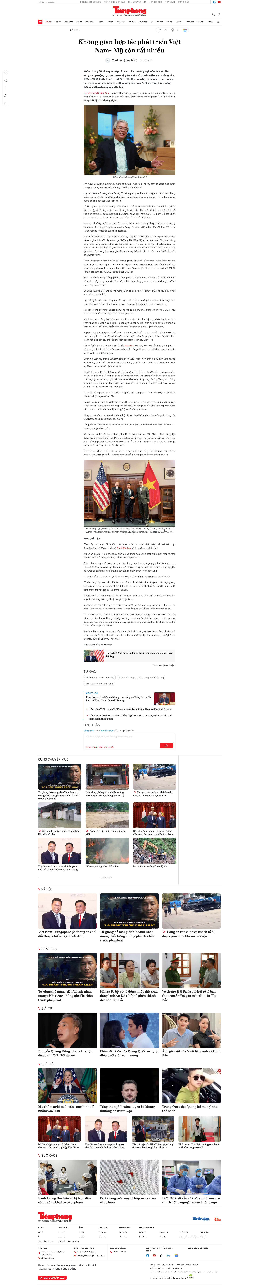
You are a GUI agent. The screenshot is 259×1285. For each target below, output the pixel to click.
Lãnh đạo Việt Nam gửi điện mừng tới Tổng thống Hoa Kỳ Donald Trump (130, 709)
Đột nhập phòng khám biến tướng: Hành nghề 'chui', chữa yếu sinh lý (105, 794)
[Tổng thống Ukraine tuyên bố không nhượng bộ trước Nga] (129, 1085)
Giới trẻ (110, 22)
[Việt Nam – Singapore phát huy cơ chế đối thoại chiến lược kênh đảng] (59, 851)
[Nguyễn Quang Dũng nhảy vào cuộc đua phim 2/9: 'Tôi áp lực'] (67, 1030)
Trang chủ (40, 22)
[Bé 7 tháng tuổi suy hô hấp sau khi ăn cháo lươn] (129, 1177)
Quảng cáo (183, 2)
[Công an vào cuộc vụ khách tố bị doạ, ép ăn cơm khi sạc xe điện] (154, 777)
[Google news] (177, 1255)
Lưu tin (5, 88)
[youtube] (219, 2)
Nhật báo (63, 1227)
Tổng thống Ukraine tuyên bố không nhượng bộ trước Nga (127, 1109)
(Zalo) (93, 1252)
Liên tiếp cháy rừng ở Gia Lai (102, 866)
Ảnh (81, 1227)
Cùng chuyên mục (53, 759)
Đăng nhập (89, 730)
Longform (124, 1227)
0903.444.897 (119, 1252)
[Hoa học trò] (217, 1219)
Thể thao (132, 22)
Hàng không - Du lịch (189, 1237)
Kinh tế (58, 22)
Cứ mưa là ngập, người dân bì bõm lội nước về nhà (59, 832)
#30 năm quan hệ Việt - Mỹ (99, 677)
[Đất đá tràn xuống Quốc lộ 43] (154, 851)
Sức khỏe (89, 22)
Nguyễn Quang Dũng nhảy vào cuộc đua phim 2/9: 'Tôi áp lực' (65, 1053)
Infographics (146, 1227)
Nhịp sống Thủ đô (45, 1241)
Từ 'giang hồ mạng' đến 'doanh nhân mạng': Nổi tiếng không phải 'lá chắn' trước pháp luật (58, 795)
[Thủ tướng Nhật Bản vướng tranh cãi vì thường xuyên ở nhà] (199, 1129)
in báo (172, 30)
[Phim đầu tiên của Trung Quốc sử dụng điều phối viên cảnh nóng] (129, 1030)
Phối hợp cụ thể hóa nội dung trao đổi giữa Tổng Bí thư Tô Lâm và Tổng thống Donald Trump (118, 699)
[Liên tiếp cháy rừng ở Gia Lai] (107, 851)
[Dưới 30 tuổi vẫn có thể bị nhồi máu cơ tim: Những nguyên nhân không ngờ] (191, 1177)
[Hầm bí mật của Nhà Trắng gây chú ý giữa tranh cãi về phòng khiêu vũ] (153, 1129)
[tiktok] (162, 1255)
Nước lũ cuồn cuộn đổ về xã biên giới (106, 832)
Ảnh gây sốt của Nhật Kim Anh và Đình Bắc (191, 1053)
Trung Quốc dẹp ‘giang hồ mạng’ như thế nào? (190, 1109)
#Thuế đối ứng (126, 677)
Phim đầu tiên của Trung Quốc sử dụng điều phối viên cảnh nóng (129, 1053)
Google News (185, 30)
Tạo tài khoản (106, 730)
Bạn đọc (163, 1237)
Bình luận (5, 95)
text (166, 30)
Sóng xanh (68, 22)
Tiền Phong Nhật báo (114, 2)
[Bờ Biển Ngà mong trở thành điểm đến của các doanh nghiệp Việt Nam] (154, 815)
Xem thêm (219, 22)
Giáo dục (179, 22)
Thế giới (99, 22)
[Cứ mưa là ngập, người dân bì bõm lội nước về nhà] (59, 815)
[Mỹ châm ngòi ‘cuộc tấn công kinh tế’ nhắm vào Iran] (67, 1085)
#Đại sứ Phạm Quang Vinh (99, 683)
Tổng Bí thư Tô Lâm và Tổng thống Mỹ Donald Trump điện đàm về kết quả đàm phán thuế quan (130, 717)
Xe (152, 22)
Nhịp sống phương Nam (68, 1241)
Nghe (5, 73)
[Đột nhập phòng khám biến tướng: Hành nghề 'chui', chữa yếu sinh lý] (107, 777)
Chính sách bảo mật (197, 1248)
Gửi (166, 745)
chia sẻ (160, 30)
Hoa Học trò (155, 2)
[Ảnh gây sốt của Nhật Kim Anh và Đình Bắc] (191, 1030)
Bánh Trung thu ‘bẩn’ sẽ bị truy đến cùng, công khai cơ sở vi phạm (64, 1200)
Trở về (5, 103)
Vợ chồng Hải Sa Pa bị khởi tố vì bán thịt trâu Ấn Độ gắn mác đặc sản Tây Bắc (189, 995)
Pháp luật (120, 22)
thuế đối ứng (124, 548)
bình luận (178, 30)
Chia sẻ (5, 80)
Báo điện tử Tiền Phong (129, 11)
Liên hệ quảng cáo (84, 1248)
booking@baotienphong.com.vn (90, 1255)
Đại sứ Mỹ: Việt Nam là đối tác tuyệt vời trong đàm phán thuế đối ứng (139, 654)
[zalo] (169, 1255)
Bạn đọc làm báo (54, 1277)
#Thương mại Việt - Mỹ (151, 677)
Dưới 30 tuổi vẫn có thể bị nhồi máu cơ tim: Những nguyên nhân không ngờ (191, 1200)
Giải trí (169, 22)
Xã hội (48, 22)
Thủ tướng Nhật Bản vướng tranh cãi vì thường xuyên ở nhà (199, 1146)
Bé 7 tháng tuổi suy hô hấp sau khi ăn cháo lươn (128, 1200)
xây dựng (129, 345)
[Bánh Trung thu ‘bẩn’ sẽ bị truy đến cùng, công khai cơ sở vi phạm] (67, 1177)
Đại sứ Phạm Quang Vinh (96, 93)
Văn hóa (159, 22)
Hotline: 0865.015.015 (90, 2)
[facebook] (214, 2)
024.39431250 (47, 1258)
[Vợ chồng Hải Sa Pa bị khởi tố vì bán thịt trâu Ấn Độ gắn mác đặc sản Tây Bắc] (191, 970)
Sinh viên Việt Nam (137, 2)
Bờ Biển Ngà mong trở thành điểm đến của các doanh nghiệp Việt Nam (153, 832)
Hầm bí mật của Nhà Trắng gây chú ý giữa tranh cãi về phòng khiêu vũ (153, 1146)
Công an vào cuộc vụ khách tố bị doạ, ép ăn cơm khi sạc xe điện (152, 794)
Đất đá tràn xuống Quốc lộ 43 (150, 866)
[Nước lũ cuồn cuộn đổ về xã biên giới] (107, 815)
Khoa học (190, 22)
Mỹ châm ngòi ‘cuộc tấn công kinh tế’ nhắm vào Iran (66, 1109)
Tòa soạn (170, 2)
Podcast (103, 1227)
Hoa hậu (200, 22)
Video (209, 22)
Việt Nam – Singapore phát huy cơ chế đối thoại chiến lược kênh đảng (58, 868)
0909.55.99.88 (84, 1252)
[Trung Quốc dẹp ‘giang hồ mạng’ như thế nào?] (191, 1085)
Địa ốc (79, 22)
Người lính (143, 22)
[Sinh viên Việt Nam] (201, 1219)
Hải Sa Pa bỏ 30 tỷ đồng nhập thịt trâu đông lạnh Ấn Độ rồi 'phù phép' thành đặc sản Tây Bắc (129, 995)
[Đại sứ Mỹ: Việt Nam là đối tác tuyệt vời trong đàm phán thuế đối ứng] (94, 656)
